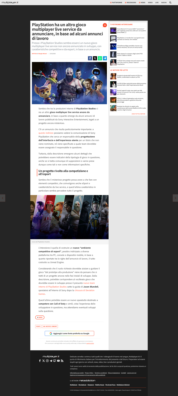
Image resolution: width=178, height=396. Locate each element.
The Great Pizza (110, 385)
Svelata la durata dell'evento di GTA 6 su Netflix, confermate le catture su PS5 (129, 76)
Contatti (123, 373)
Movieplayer (82, 385)
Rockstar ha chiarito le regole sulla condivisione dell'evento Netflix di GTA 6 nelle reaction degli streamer (131, 108)
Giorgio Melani (42, 53)
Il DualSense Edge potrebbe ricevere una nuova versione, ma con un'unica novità (129, 46)
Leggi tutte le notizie (138, 114)
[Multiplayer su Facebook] (40, 360)
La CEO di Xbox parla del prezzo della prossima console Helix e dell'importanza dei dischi (131, 84)
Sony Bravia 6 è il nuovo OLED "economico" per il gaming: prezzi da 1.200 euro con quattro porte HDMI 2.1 (131, 30)
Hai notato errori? (50, 326)
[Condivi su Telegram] (105, 58)
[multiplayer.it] (51, 356)
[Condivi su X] (95, 58)
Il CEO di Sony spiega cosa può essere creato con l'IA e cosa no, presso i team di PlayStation (131, 62)
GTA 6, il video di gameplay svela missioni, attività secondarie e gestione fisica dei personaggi (130, 100)
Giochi (164, 2)
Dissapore (91, 385)
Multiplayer (73, 385)
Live (157, 2)
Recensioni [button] (131, 2)
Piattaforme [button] (117, 2)
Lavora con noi (131, 373)
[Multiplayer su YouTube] (58, 360)
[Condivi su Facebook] (90, 58)
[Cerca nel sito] (170, 2)
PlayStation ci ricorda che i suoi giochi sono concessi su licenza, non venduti (130, 38)
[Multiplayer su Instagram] (47, 360)
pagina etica (90, 343)
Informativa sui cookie (77, 373)
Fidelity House (99, 385)
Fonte (38, 326)
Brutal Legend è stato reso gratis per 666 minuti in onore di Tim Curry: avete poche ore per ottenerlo (131, 92)
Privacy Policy (89, 373)
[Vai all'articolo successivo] (2, 198)
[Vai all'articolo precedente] (175, 198)
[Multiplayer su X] (43, 360)
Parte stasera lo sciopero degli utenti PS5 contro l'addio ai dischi (130, 54)
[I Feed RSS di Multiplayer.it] (62, 360)
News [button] (143, 2)
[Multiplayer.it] (10, 3)
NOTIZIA (34, 53)
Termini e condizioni (101, 373)
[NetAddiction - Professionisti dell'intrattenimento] (87, 380)
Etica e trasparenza (114, 373)
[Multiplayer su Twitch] (54, 360)
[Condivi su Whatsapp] (100, 58)
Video (150, 2)
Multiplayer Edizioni (123, 385)
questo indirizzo (46, 132)
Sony (39, 317)
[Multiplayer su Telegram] (51, 360)
